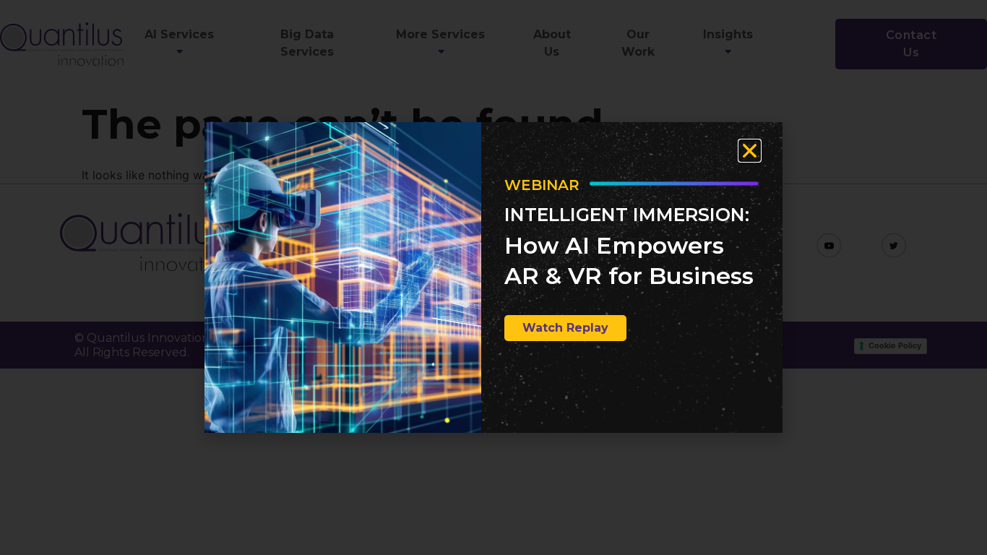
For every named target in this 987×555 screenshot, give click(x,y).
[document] (493, 277)
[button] (749, 150)
